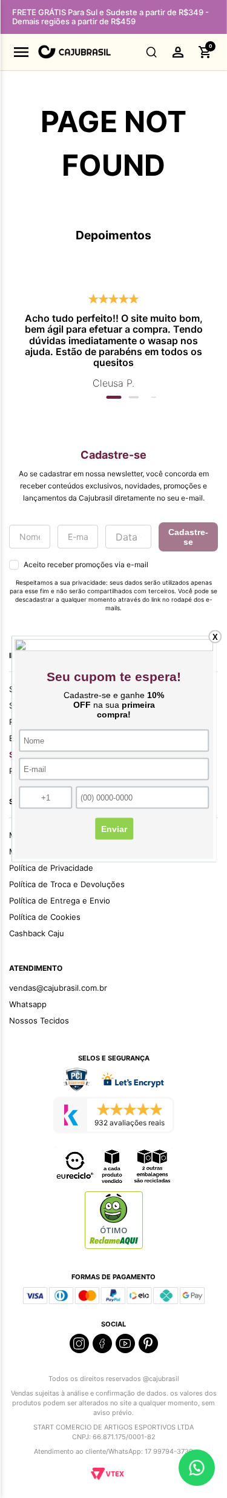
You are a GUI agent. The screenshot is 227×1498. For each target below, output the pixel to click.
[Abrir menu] (21, 52)
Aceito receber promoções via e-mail (86, 564)
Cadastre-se (188, 537)
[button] (151, 52)
